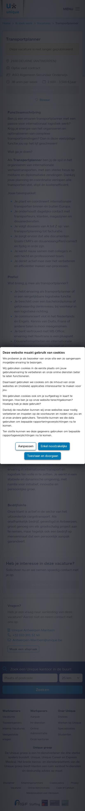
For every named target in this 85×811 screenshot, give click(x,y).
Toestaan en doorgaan (42, 456)
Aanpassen (25, 446)
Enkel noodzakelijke (54, 446)
